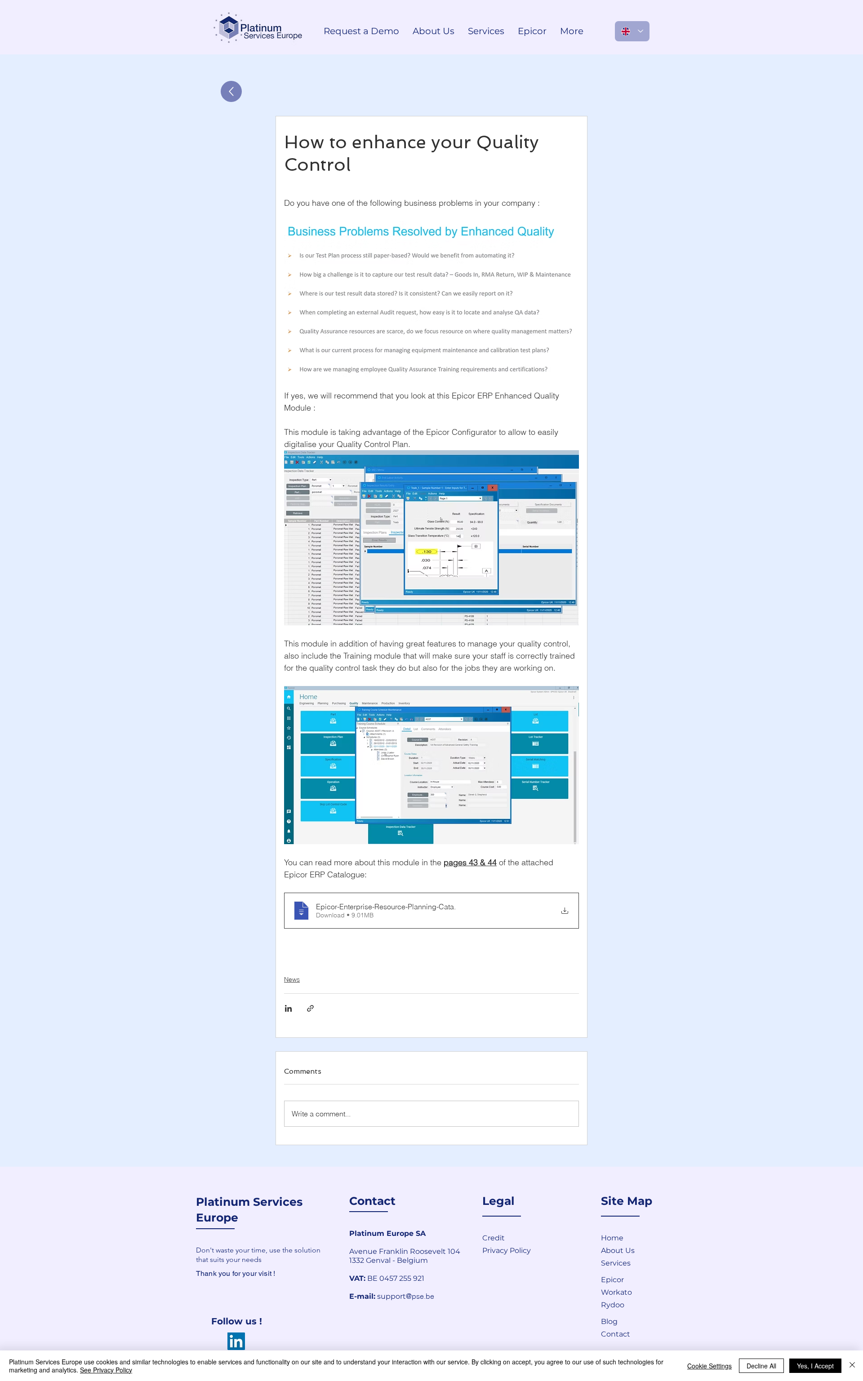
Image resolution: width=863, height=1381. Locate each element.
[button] (633, 1334)
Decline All (761, 1365)
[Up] (231, 91)
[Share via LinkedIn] (288, 1008)
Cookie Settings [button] (709, 1365)
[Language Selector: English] (632, 31)
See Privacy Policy (106, 1369)
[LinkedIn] (236, 1341)
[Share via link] (310, 1008)
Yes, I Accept (815, 1365)
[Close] (852, 1366)
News (292, 979)
